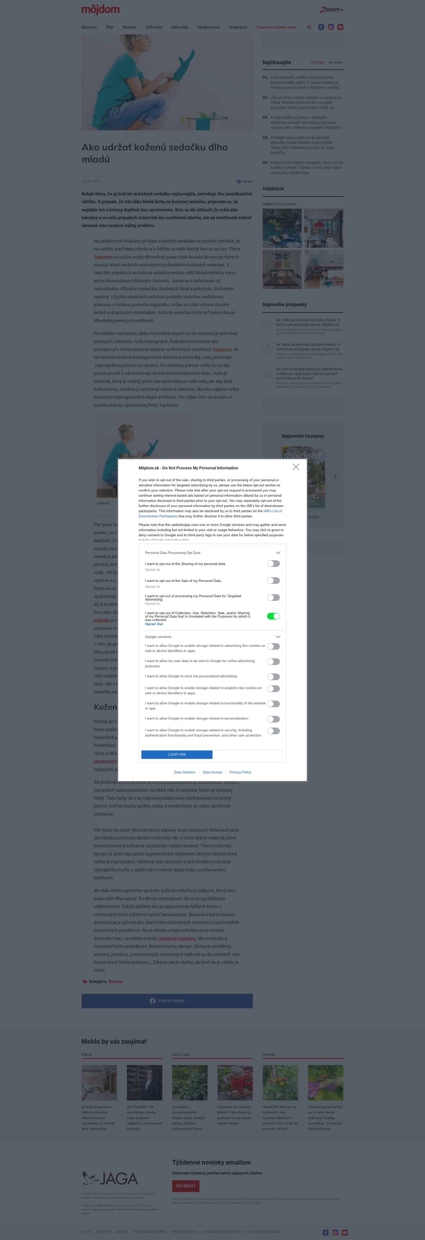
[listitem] (212, 552)
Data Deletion (184, 772)
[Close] (297, 468)
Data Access (212, 772)
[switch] (273, 563)
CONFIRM (177, 754)
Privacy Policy (240, 772)
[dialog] (212, 620)
